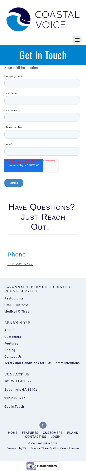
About (9, 330)
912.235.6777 (20, 264)
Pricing (9, 350)
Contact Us (13, 356)
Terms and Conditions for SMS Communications (42, 363)
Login (56, 437)
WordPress (30, 448)
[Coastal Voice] (43, 17)
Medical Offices (16, 311)
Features (11, 343)
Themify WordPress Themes (60, 448)
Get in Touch (14, 406)
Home (13, 433)
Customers (12, 337)
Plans (72, 433)
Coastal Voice (40, 443)
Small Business (16, 305)
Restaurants (14, 298)
